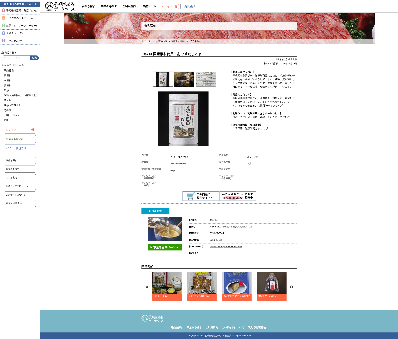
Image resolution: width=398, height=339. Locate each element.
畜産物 (7, 85)
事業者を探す (12, 169)
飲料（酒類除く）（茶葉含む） (21, 95)
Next (291, 287)
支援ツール (149, 6)
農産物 (7, 75)
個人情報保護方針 (14, 203)
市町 (6, 120)
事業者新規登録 (14, 139)
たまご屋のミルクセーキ (20, 18)
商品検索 (162, 41)
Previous (146, 287)
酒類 (6, 90)
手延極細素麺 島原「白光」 (22, 10)
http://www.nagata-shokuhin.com (226, 246)
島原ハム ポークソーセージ (22, 25)
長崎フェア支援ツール (17, 186)
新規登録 (189, 6)
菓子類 (7, 100)
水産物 (7, 80)
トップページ (148, 41)
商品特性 (9, 70)
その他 (7, 110)
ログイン (11, 129)
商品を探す (11, 160)
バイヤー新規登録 (16, 148)
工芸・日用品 (11, 115)
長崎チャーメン (15, 33)
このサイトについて (16, 195)
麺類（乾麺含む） (14, 105)
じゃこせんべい (15, 40)
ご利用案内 (11, 177)
